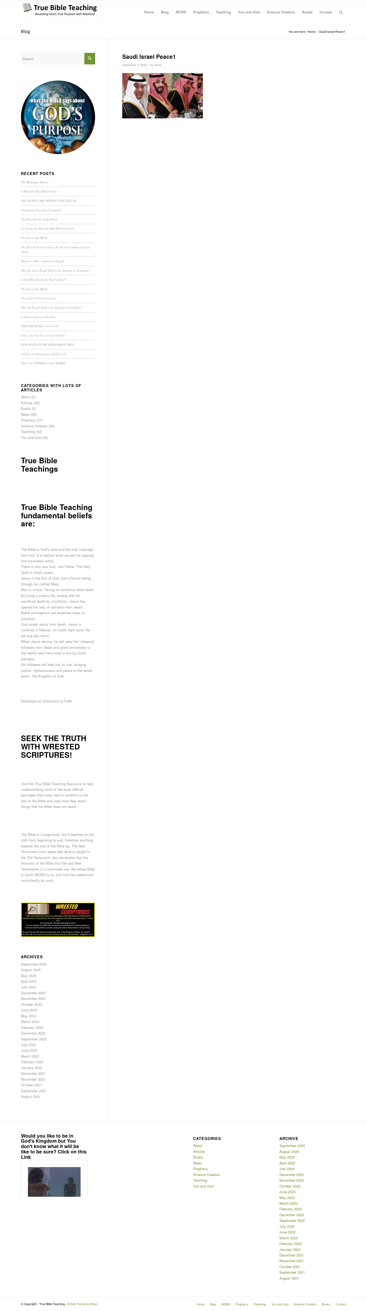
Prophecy (28, 420)
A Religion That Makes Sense (39, 191)
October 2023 (31, 1004)
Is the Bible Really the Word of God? (43, 280)
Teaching (28, 431)
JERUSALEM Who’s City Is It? (40, 326)
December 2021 (33, 1073)
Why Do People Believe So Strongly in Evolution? (52, 307)
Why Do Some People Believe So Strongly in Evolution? (55, 270)
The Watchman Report (34, 182)
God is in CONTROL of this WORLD (43, 363)
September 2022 (33, 1038)
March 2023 (30, 1021)
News (25, 414)
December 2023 (33, 992)
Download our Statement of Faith (46, 701)
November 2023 (33, 998)
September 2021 (33, 1090)
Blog (25, 31)
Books (26, 408)
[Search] (341, 12)
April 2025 (29, 981)
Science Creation (34, 425)
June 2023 (29, 1010)
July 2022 (28, 1044)
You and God (31, 437)
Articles (27, 402)
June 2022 (29, 1050)
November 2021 (33, 1079)
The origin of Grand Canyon (38, 298)
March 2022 (30, 1056)
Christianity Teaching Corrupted (41, 210)
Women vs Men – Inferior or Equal (42, 261)
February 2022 (32, 1061)
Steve (157, 65)
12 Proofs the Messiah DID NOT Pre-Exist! (47, 229)
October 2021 (31, 1084)
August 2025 (31, 969)
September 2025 (33, 964)
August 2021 (31, 1096)
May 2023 (28, 1015)
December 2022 (33, 1033)
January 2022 (31, 1067)
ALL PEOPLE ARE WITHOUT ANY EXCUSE (49, 201)
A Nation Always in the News (38, 317)
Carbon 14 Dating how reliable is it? (44, 354)
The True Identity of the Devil (39, 219)
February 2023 (32, 1027)
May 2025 (28, 975)
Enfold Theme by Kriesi (82, 1304)
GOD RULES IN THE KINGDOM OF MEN (47, 345)
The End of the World (34, 238)
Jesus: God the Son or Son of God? (43, 335)
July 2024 (28, 986)
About (25, 396)
